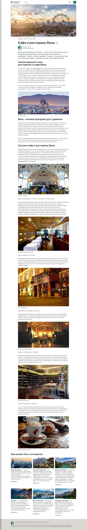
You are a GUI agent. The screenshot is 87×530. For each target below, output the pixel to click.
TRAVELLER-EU (27, 47)
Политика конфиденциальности (56, 526)
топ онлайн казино (68, 526)
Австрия (20, 38)
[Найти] (69, 2)
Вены (38, 68)
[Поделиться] (57, 43)
